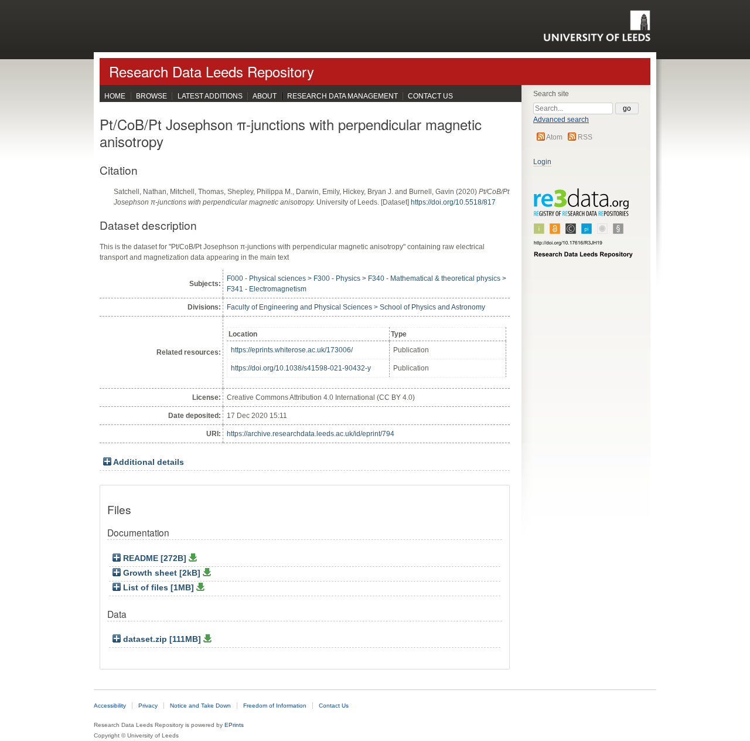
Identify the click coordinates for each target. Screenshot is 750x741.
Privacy (148, 705)
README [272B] (155, 558)
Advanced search (561, 119)
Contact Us (430, 96)
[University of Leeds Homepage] (596, 26)
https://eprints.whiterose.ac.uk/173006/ (292, 350)
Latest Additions (210, 96)
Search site (551, 94)
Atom (554, 137)
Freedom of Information (274, 705)
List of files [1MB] (158, 587)
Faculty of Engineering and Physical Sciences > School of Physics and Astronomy (356, 307)
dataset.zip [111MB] (162, 639)
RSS (585, 137)
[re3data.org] (583, 228)
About (265, 96)
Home (114, 96)
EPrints (234, 725)
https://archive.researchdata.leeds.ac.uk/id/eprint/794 (310, 434)
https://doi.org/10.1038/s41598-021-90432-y (301, 368)
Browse (151, 96)
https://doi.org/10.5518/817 (453, 202)
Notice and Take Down (200, 705)
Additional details (148, 462)
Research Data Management (342, 96)
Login (542, 162)
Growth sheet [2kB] (162, 573)
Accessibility (110, 705)
